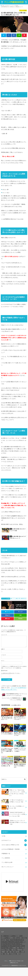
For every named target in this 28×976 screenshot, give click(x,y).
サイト (2, 660)
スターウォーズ (5, 943)
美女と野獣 (7, 953)
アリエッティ (14, 939)
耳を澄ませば (13, 953)
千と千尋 (22, 947)
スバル (10, 943)
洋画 (13, 951)
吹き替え (8, 949)
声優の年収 (13, 949)
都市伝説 (24, 598)
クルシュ (8, 941)
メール (3, 654)
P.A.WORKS (11, 937)
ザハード (16, 941)
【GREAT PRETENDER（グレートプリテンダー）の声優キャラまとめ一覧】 (17, 814)
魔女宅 (18, 953)
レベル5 (19, 945)
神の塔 (22, 951)
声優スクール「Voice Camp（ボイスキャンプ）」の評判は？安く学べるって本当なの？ (17, 792)
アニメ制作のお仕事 (7, 862)
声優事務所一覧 (6, 853)
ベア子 (20, 943)
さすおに (24, 937)
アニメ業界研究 (6, 858)
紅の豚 (18, 598)
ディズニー (15, 943)
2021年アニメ (11, 936)
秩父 (2, 953)
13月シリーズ (4, 936)
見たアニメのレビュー (8, 866)
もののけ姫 (4, 939)
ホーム (6, 960)
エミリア (3, 941)
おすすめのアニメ (6, 840)
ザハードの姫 (22, 941)
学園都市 (3, 951)
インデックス (20, 939)
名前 (3, 649)
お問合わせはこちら (14, 962)
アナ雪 (8, 939)
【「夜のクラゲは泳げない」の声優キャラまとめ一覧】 (17, 801)
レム (23, 945)
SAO (16, 937)
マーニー (3, 945)
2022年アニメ (4, 937)
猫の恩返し (18, 951)
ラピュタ (8, 945)
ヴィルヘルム (4, 947)
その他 (3, 836)
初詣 (18, 947)
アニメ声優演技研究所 (14, 2)
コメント (4, 634)
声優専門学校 (19, 949)
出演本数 (14, 947)
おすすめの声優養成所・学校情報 (10, 849)
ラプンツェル (14, 945)
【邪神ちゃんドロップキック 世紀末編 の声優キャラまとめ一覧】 (17, 822)
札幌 (10, 951)
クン (12, 941)
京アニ (9, 947)
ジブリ (13, 598)
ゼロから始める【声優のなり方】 (10, 844)
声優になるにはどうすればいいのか (16, 960)
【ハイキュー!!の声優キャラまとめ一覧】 (16, 807)
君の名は (3, 949)
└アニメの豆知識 (6, 598)
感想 (7, 951)
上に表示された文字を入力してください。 (11, 673)
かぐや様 (19, 937)
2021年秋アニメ (18, 936)
